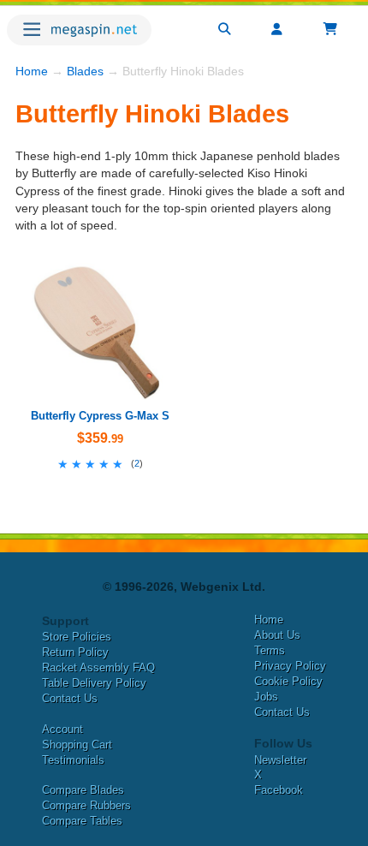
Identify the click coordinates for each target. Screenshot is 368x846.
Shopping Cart (77, 744)
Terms (269, 650)
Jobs (266, 696)
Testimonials (73, 760)
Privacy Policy (290, 665)
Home (31, 71)
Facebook (278, 789)
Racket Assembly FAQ (98, 667)
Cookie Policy (288, 681)
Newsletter (280, 760)
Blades (85, 71)
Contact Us (70, 698)
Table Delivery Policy (94, 682)
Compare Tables (82, 820)
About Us (277, 635)
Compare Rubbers (86, 805)
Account (62, 729)
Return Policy (75, 652)
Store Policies (76, 636)
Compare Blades (83, 789)
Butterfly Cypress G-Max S (100, 415)
